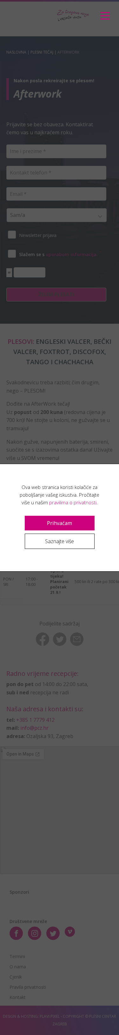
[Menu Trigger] (105, 16)
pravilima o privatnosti (72, 502)
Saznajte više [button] (59, 541)
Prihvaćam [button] (59, 523)
